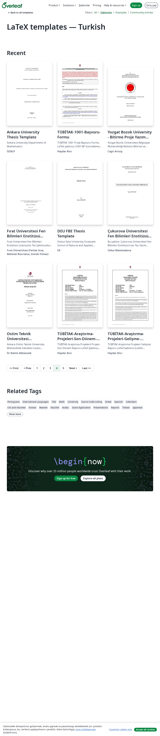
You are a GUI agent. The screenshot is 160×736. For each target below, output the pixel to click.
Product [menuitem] (53, 5)
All (95, 12)
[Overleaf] (12, 5)
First (14, 368)
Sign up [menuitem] (136, 5)
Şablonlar (106, 12)
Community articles (141, 12)
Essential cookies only (120, 729)
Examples (121, 12)
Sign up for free (66, 478)
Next (73, 368)
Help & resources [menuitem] (114, 5)
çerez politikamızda (85, 729)
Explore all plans (93, 478)
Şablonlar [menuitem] (84, 5)
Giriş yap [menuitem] (151, 5)
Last (86, 368)
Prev (27, 368)
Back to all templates (20, 12)
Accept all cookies (145, 729)
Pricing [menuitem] (97, 5)
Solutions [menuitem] (68, 5)
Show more (15, 414)
